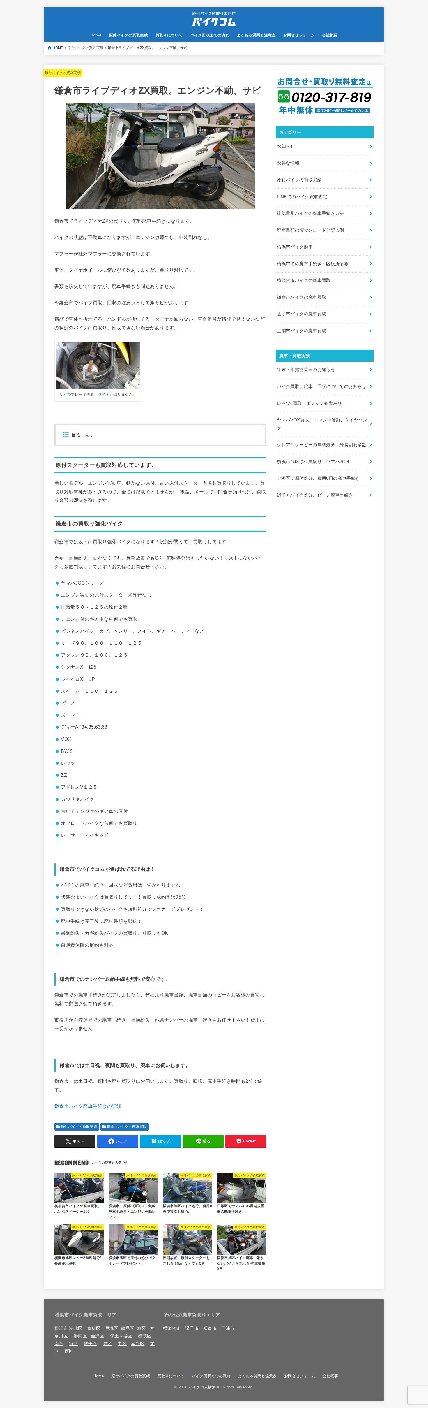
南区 (58, 1343)
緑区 (73, 1343)
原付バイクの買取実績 (128, 35)
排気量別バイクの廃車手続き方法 (310, 213)
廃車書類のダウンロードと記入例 (310, 230)
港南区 (80, 1336)
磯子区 (90, 1343)
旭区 (141, 1328)
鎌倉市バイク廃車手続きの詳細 (87, 1106)
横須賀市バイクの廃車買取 (303, 280)
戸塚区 (111, 1328)
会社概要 (330, 35)
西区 (69, 1351)
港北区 (75, 1328)
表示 (88, 435)
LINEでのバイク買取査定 (302, 196)
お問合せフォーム (298, 35)
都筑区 (144, 1336)
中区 (122, 1343)
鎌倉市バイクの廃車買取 (127, 1127)
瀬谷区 (137, 1343)
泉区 (107, 1343)
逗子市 (192, 1328)
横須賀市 (172, 1328)
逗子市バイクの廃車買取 (301, 314)
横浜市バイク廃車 (295, 247)
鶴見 (125, 1328)
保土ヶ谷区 (121, 1336)
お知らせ (286, 146)
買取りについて (169, 35)
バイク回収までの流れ (209, 35)
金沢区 (97, 1336)
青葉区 (93, 1328)
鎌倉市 (210, 1328)
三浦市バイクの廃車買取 (301, 330)
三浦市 (227, 1328)
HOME (57, 48)
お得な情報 (288, 163)
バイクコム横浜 (202, 1387)
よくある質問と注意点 (256, 35)
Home (96, 35)
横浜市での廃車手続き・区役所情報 (313, 263)
